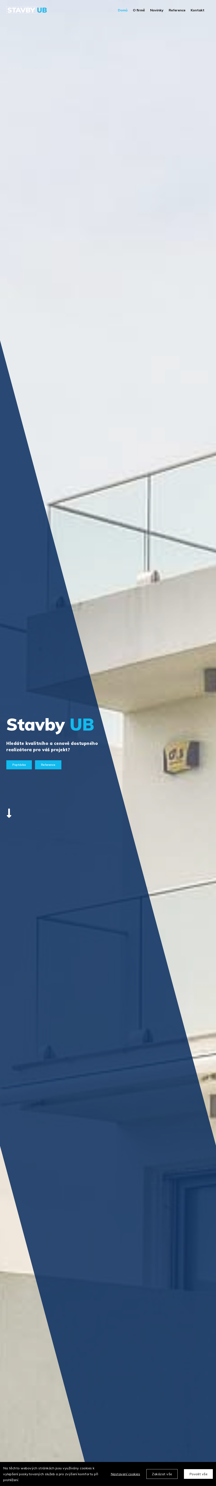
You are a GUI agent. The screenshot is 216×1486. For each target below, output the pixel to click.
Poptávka (19, 765)
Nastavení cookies (125, 1474)
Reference (48, 765)
